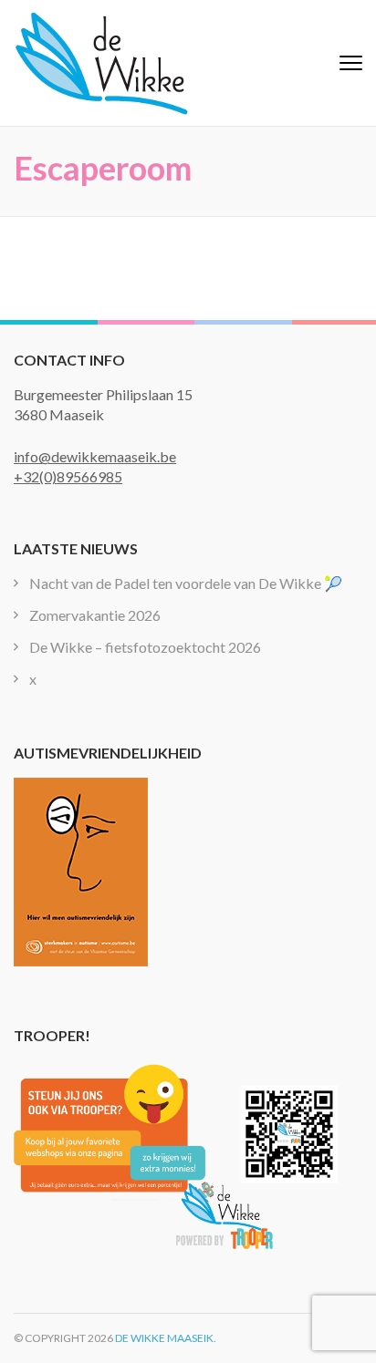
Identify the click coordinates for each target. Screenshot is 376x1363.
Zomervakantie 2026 (95, 615)
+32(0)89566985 (68, 476)
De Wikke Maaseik (164, 1338)
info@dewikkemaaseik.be (95, 456)
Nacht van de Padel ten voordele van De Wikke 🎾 (185, 583)
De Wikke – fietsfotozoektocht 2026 (145, 647)
